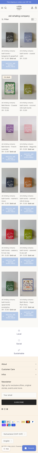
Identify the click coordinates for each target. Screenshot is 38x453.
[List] (35, 19)
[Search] (6, 8)
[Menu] (2, 8)
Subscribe (19, 402)
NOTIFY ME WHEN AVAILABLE (10, 65)
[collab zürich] (19, 8)
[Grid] (32, 19)
